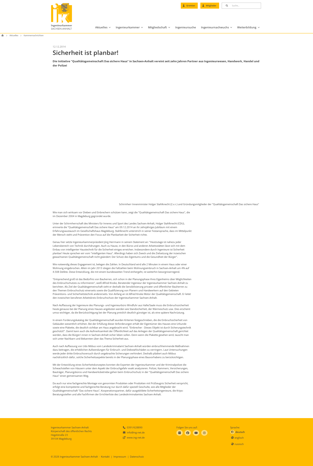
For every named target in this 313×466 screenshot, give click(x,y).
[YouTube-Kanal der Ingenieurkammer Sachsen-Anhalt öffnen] (196, 433)
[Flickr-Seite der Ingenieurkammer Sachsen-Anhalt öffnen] (179, 433)
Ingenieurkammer (128, 27)
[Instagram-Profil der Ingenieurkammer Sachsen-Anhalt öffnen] (204, 433)
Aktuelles (101, 27)
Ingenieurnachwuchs (215, 27)
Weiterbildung (246, 27)
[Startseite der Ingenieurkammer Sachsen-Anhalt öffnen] (65, 16)
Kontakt (105, 456)
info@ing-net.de (136, 432)
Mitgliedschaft (157, 27)
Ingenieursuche (185, 27)
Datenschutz (137, 456)
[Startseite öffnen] (2, 35)
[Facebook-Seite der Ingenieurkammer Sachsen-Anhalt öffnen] (188, 433)
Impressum (119, 456)
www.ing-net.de (136, 437)
